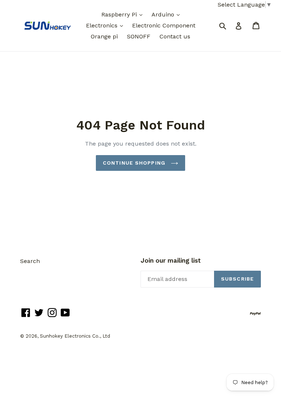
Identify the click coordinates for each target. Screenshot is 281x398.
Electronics (102, 25)
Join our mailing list (170, 260)
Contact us (175, 36)
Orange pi (104, 36)
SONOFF (138, 36)
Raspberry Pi (120, 14)
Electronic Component (163, 25)
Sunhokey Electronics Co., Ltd (75, 336)
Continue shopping (135, 163)
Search (30, 261)
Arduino (163, 14)
